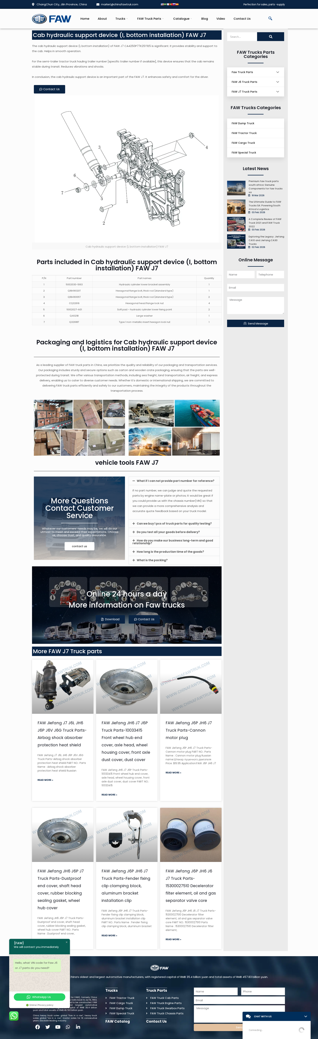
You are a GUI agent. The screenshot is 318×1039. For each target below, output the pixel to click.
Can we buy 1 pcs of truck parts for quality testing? (174, 523)
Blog (204, 19)
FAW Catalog (117, 1021)
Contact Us (242, 19)
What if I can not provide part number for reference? (175, 481)
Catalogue (181, 19)
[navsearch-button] (270, 18)
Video (220, 19)
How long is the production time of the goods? (170, 552)
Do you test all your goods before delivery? (168, 532)
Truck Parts (156, 990)
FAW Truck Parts (149, 19)
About (102, 19)
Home (84, 19)
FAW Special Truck (244, 152)
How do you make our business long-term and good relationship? (172, 542)
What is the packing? (152, 560)
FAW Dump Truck (243, 123)
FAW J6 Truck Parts (244, 82)
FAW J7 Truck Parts (244, 92)
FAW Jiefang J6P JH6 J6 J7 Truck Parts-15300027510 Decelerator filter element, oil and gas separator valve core (191, 885)
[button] (174, 481)
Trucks (120, 19)
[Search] (270, 36)
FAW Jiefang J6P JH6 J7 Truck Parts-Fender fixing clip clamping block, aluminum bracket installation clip (126, 885)
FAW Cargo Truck (243, 143)
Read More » (45, 780)
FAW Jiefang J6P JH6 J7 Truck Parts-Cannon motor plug (189, 730)
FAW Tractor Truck (244, 133)
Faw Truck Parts (242, 72)
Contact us (156, 1021)
